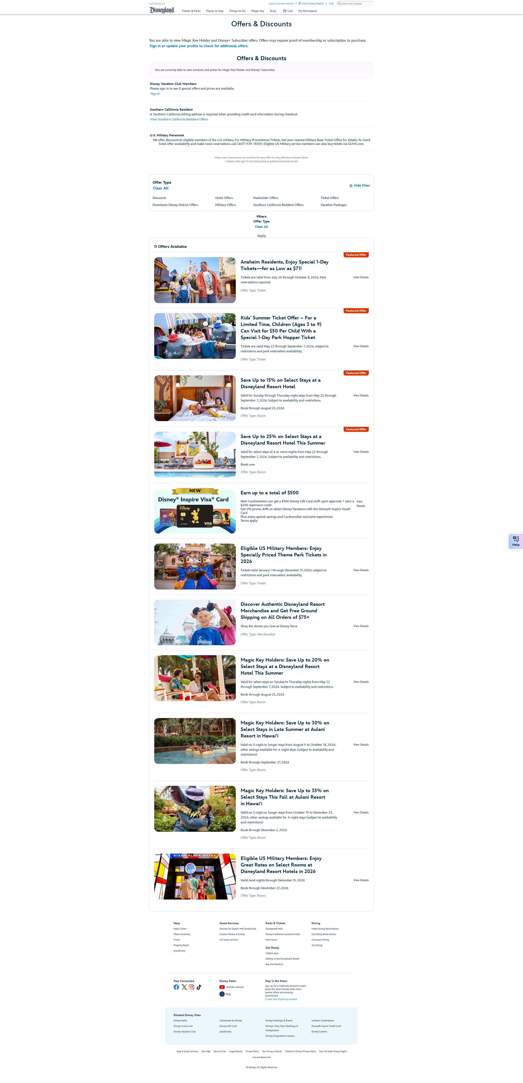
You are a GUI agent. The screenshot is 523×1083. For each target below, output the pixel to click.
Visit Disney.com (157, 3)
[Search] (339, 3)
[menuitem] (299, 3)
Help (331, 3)
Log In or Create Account (281, 3)
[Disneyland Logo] (162, 10)
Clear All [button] (161, 188)
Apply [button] (261, 236)
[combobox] (355, 4)
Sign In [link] (155, 94)
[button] (287, 10)
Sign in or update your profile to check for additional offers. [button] (199, 46)
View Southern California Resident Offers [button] (179, 119)
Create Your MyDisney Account (281, 999)
